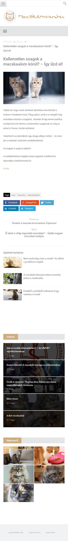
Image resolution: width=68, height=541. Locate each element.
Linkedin (12, 208)
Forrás (6, 168)
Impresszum (34, 532)
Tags (6, 195)
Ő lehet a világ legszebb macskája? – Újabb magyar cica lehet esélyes (34, 235)
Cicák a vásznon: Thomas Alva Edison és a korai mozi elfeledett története (31, 383)
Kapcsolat (50, 532)
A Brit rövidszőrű (15, 415)
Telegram (28, 208)
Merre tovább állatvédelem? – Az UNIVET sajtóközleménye (28, 350)
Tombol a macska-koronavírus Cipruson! (34, 223)
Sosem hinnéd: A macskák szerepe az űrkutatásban (33, 365)
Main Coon (12, 398)
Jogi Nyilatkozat (15, 532)
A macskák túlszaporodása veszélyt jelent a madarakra (42, 276)
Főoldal (7, 41)
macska (21, 195)
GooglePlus (31, 202)
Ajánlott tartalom (13, 252)
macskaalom (34, 195)
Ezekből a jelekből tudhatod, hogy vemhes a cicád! (41, 293)
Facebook (12, 202)
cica (13, 195)
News (20, 41)
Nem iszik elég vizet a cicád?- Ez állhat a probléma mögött (43, 260)
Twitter (48, 202)
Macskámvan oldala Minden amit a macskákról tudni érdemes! (34, 16)
